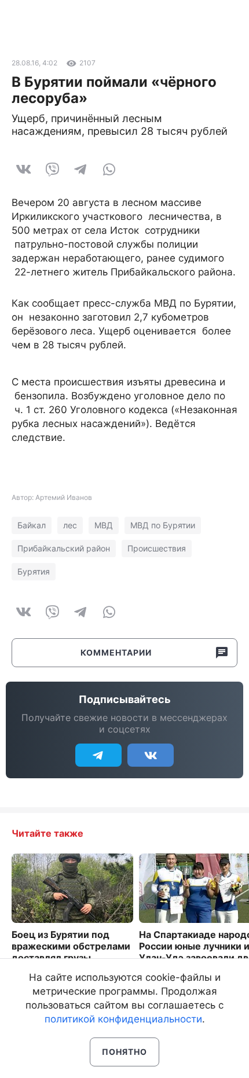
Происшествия (156, 548)
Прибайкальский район (63, 548)
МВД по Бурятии (162, 525)
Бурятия (33, 571)
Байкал (31, 525)
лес (70, 525)
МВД (103, 525)
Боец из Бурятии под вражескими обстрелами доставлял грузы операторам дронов (71, 952)
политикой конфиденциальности (123, 1019)
